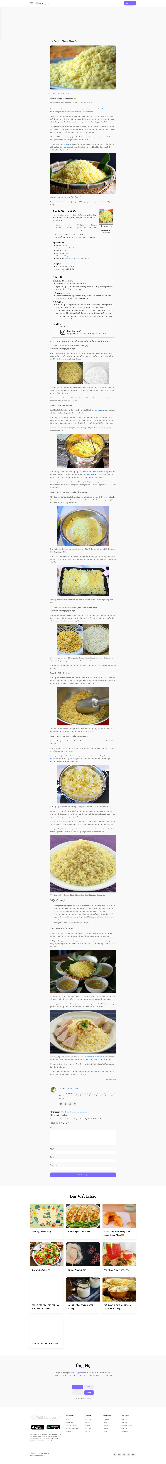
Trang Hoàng (73, 1088)
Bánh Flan (88, 1428)
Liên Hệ (68, 1431)
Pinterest (105, 1425)
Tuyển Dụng (69, 1422)
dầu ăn (66, 250)
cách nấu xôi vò (105, 109)
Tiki (89, 1386)
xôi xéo (63, 140)
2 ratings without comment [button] (78, 1112)
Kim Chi (87, 1422)
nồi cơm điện (99, 410)
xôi (61, 600)
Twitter (105, 1431)
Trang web (53, 1165)
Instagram (106, 1422)
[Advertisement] (83, 21)
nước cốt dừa (68, 258)
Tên (52, 1149)
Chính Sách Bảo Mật (71, 1425)
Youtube (105, 1428)
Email (52, 1157)
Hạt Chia (87, 1431)
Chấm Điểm (54, 1123)
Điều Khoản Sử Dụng (72, 1428)
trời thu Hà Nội (73, 944)
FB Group (129, 3)
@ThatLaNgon (82, 333)
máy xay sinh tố (92, 474)
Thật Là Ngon (65, 144)
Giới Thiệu (69, 1419)
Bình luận (53, 1128)
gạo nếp (65, 245)
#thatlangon (98, 333)
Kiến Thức (124, 1422)
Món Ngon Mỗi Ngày (127, 1425)
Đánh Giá (124, 1428)
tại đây (48, 1440)
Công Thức (124, 1419)
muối (67, 253)
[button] (102, 230)
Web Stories (124, 1431)
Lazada (77, 1392)
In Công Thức (107, 226)
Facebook (106, 1419)
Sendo (89, 1392)
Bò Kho (87, 1425)
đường (66, 256)
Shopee (77, 1386)
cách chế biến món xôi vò (96, 1057)
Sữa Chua (88, 1419)
